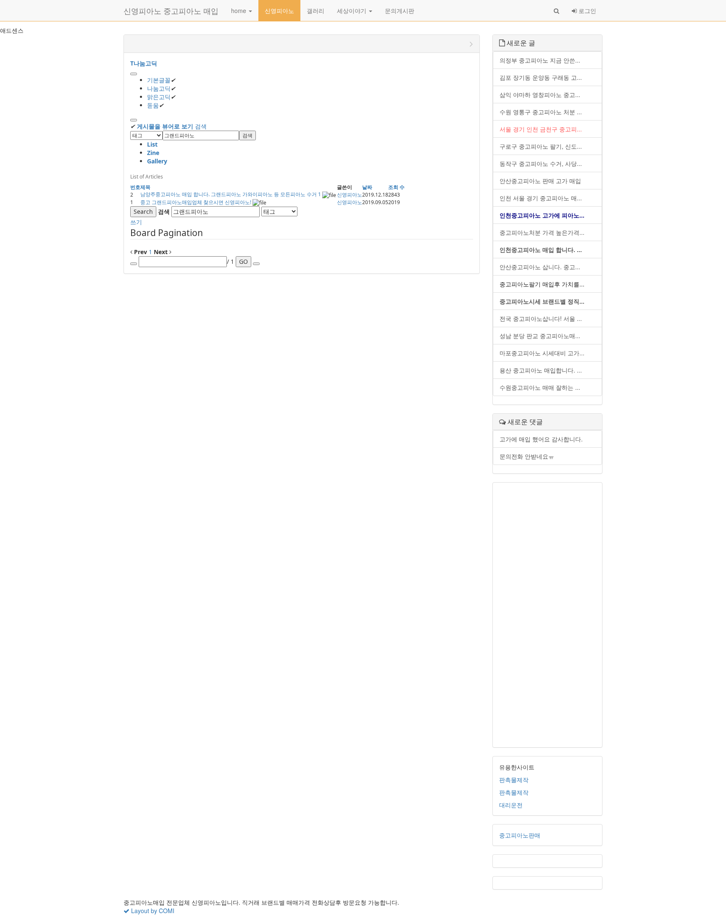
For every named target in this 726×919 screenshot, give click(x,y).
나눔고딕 (159, 88)
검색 (201, 126)
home (239, 10)
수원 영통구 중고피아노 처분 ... (541, 112)
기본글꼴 (159, 80)
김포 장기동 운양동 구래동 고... (541, 77)
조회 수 (396, 187)
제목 (145, 187)
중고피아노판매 (519, 835)
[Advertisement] (547, 615)
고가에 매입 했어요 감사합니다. (541, 439)
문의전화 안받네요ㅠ (527, 456)
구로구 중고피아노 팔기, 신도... (541, 146)
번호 (135, 187)
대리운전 (511, 805)
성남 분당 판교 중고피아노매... (540, 335)
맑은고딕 (159, 97)
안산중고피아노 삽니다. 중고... (540, 267)
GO (243, 261)
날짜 (367, 187)
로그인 (586, 10)
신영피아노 (279, 10)
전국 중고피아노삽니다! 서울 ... (541, 318)
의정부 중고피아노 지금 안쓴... (540, 60)
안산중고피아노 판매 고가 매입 (540, 180)
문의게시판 (399, 10)
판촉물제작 (514, 779)
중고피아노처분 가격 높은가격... (542, 232)
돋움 (153, 105)
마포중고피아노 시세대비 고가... (542, 353)
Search (143, 211)
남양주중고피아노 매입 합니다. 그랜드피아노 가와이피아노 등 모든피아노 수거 (229, 194)
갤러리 (315, 10)
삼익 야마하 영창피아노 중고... (540, 94)
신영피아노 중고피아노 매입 (171, 10)
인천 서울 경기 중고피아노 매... (541, 198)
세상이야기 (352, 10)
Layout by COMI (151, 910)
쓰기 (136, 222)
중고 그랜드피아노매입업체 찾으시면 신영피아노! (196, 202)
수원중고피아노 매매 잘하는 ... (540, 387)
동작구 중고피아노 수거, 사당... (541, 163)
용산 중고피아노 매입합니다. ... (541, 370)
